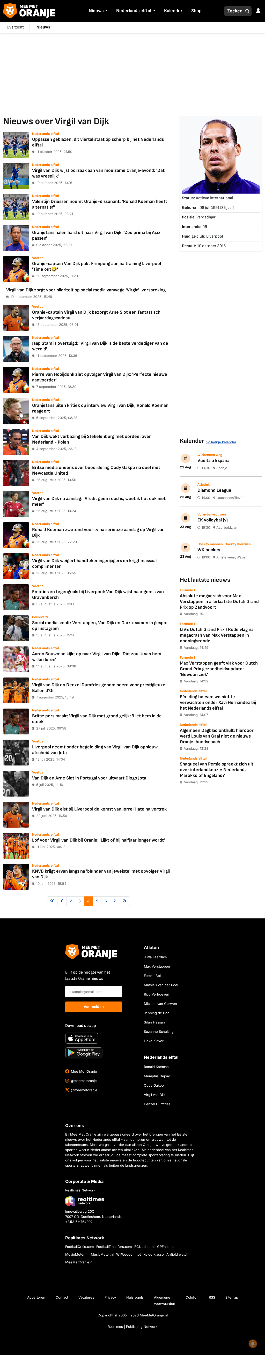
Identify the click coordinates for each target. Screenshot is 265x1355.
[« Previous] (52, 901)
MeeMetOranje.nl (79, 1262)
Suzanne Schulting (159, 1031)
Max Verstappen (157, 966)
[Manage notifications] (253, 1343)
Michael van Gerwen (160, 1003)
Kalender (173, 10)
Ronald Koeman (156, 1067)
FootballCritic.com (79, 1246)
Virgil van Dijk (154, 1095)
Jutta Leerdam (155, 957)
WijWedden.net (128, 1254)
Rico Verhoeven (156, 994)
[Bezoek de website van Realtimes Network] (84, 1200)
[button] (105, 11)
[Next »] (114, 901)
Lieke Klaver (154, 1041)
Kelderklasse (153, 1254)
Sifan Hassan (154, 1022)
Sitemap (231, 1297)
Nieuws (96, 10)
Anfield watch (177, 1254)
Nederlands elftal (133, 10)
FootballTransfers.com (114, 1246)
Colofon (192, 1297)
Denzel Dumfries (157, 1104)
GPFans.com (167, 1246)
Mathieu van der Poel (161, 985)
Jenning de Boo (157, 1013)
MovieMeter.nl (76, 1254)
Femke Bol (152, 976)
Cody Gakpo (154, 1085)
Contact (62, 1297)
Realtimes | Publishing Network (132, 1326)
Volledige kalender (221, 442)
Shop (196, 10)
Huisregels (135, 1297)
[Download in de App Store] (81, 1038)
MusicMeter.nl (102, 1254)
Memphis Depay (157, 1076)
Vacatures (86, 1297)
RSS (212, 1297)
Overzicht (15, 27)
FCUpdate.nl (144, 1246)
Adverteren (36, 1297)
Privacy (110, 1297)
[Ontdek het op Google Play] (83, 1052)
